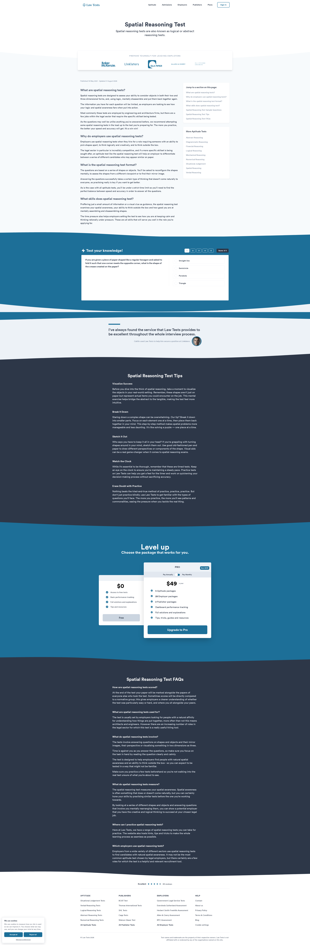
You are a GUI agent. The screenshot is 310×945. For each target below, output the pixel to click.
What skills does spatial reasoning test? (203, 105)
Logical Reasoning (194, 150)
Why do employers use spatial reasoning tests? (206, 97)
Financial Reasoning (194, 146)
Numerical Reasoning (195, 159)
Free (121, 617)
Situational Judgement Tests (92, 900)
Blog (197, 920)
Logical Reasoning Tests (90, 910)
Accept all (13, 934)
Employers (182, 5)
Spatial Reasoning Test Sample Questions (203, 110)
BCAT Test (123, 900)
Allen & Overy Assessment (168, 915)
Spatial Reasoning (193, 168)
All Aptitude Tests (88, 925)
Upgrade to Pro (177, 630)
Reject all (33, 934)
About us (199, 905)
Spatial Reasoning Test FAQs (198, 118)
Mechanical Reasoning (195, 155)
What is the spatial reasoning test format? (204, 101)
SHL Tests (123, 910)
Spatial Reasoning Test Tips (197, 114)
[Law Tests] (91, 5)
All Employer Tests (165, 925)
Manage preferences (23, 940)
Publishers (197, 5)
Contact (198, 900)
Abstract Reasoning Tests (91, 915)
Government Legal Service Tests (171, 900)
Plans (210, 5)
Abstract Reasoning (194, 137)
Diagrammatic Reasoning (197, 142)
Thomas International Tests (130, 905)
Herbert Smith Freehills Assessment (172, 910)
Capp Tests (123, 915)
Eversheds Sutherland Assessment (172, 905)
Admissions (167, 5)
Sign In (223, 5)
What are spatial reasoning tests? (200, 92)
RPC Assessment (164, 920)
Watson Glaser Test (127, 920)
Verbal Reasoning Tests (90, 905)
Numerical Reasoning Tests (92, 920)
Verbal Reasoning (193, 172)
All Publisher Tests (127, 925)
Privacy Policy (201, 910)
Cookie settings (202, 925)
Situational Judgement (196, 164)
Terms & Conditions (203, 915)
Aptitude (152, 5)
